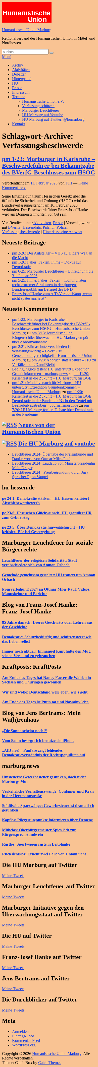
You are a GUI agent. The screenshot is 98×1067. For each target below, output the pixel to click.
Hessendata (32, 227)
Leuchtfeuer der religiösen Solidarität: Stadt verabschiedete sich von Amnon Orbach (39, 562)
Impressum (20, 92)
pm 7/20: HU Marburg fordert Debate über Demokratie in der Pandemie (52, 409)
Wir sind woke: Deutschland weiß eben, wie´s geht (44, 692)
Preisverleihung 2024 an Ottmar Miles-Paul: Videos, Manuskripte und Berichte (46, 591)
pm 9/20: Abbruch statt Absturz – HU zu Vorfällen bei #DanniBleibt (54, 362)
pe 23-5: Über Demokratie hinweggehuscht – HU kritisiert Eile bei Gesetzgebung (43, 529)
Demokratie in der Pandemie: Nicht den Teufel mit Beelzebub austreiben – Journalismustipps (52, 403)
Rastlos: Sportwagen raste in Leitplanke (36, 844)
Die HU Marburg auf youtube (56, 443)
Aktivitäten (21, 70)
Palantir (49, 227)
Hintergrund (21, 79)
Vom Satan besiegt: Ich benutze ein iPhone (38, 740)
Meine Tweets (13, 875)
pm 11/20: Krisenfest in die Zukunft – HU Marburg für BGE (51, 375)
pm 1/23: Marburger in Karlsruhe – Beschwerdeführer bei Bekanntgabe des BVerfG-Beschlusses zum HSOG (48, 166)
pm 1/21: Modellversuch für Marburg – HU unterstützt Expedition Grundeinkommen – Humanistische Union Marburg (46, 387)
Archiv (17, 65)
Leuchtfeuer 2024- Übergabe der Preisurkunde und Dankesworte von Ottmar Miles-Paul (52, 456)
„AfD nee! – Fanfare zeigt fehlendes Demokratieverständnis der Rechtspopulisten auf (43, 752)
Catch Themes (49, 1062)
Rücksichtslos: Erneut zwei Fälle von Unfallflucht (44, 854)
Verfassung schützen (38, 106)
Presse (17, 88)
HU (15, 83)
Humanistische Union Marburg (26, 30)
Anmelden (20, 1031)
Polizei (62, 227)
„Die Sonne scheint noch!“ (24, 731)
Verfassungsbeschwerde (21, 232)
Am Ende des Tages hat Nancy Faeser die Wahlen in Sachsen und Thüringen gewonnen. (46, 679)
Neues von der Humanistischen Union (31, 428)
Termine (18, 97)
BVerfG (14, 227)
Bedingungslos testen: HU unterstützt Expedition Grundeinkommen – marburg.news (50, 371)
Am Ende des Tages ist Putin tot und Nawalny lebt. (45, 702)
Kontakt (18, 124)
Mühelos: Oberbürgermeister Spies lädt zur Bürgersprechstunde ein (39, 832)
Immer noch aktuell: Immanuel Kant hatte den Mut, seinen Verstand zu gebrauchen (46, 653)
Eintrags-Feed (23, 1036)
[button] (27, 12)
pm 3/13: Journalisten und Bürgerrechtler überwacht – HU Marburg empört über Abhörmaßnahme (50, 337)
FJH (69, 183)
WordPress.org (23, 1045)
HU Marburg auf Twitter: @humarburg (53, 119)
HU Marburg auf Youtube (42, 115)
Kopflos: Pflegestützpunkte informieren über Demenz (47, 820)
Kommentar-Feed (26, 1040)
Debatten (19, 74)
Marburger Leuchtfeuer (40, 110)
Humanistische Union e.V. (43, 101)
